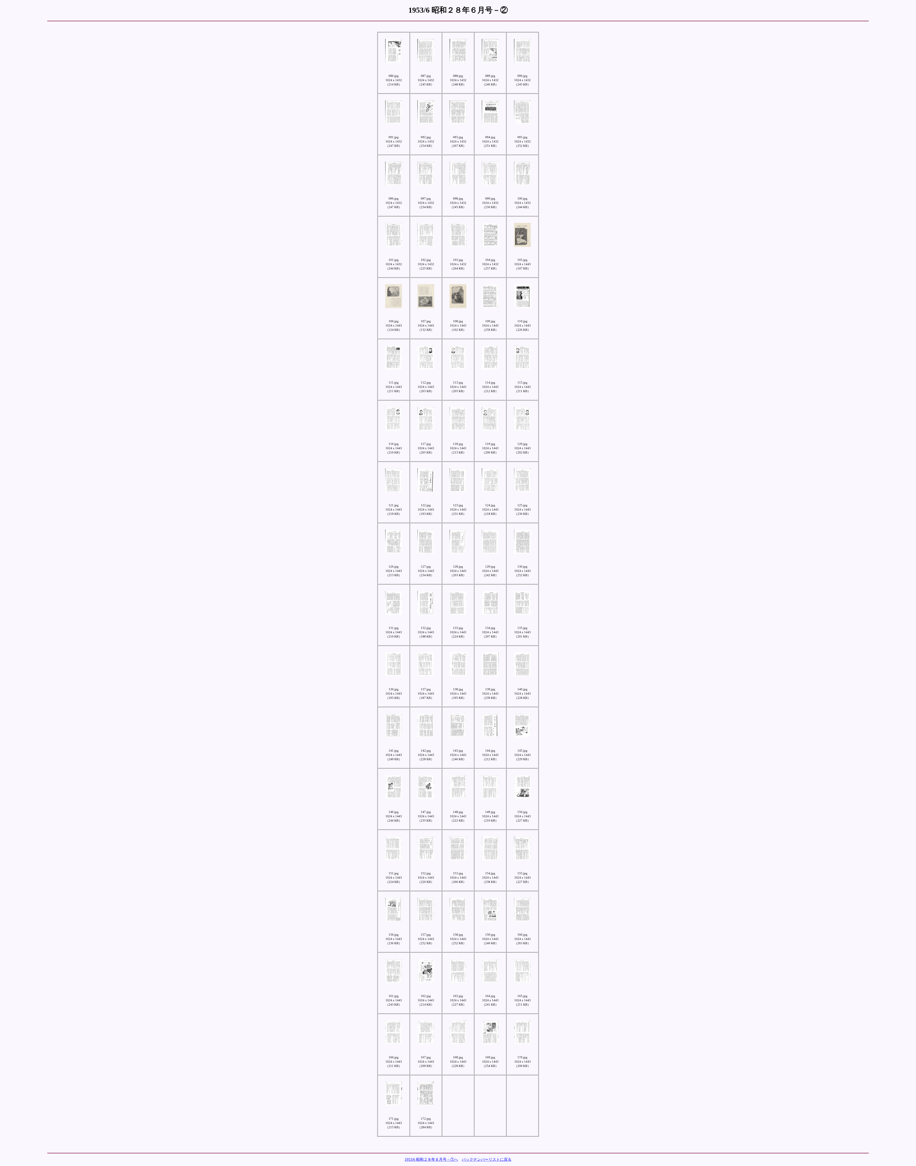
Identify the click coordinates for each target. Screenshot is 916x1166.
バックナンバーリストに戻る (486, 1159)
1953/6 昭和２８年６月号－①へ (431, 1159)
